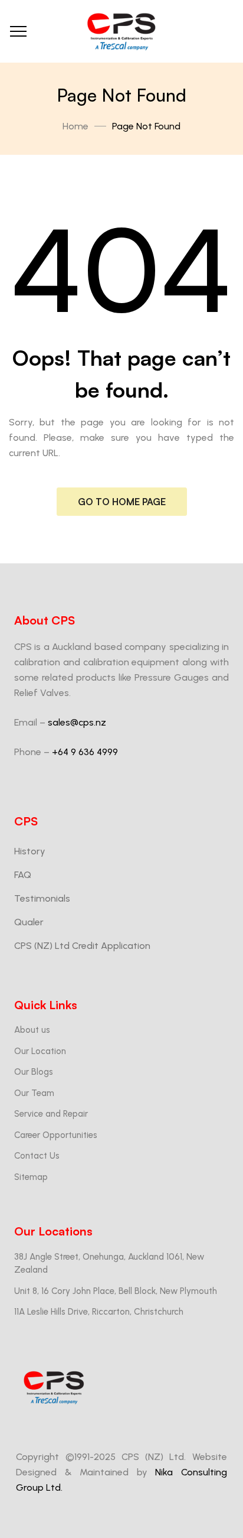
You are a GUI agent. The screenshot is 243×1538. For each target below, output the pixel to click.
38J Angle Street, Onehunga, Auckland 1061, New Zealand (109, 1263)
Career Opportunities (55, 1135)
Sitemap (31, 1177)
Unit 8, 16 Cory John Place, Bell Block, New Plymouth (115, 1291)
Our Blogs (33, 1071)
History (29, 851)
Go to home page (122, 502)
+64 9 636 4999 (85, 751)
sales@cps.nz (77, 722)
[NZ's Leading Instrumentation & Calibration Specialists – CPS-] (121, 31)
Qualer (29, 922)
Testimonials (42, 898)
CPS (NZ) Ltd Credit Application (82, 945)
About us (32, 1030)
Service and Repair (51, 1113)
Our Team (34, 1093)
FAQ (22, 874)
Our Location (40, 1051)
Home (75, 126)
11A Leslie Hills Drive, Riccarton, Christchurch (98, 1311)
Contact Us (37, 1155)
